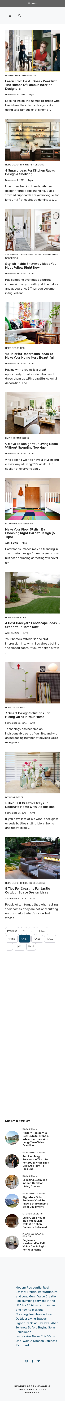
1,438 (37, 938)
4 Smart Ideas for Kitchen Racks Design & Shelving (30, 172)
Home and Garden (15, 617)
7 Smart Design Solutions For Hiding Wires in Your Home (27, 715)
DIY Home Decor (14, 797)
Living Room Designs (17, 438)
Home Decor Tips (15, 164)
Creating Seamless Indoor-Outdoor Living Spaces (35, 1183)
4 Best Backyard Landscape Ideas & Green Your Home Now (32, 625)
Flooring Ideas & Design (19, 523)
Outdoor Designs (35, 883)
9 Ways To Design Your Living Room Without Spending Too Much (31, 446)
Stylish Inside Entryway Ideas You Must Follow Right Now (30, 266)
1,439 (50, 938)
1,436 (11, 938)
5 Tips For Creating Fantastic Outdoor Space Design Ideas (27, 890)
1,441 (19, 946)
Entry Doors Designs (38, 254)
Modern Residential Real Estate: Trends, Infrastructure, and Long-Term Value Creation (36, 1139)
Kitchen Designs (34, 164)
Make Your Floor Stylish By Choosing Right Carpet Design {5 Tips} (30, 533)
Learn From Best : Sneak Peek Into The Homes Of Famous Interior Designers (31, 85)
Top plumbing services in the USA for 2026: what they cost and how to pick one (36, 1163)
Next (31, 946)
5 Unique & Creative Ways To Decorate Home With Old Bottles (30, 805)
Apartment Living (15, 254)
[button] (19, 15)
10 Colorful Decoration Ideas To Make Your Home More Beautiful (29, 356)
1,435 (42, 931)
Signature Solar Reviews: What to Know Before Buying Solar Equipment (35, 1202)
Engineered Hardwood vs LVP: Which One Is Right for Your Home (34, 1245)
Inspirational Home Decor (20, 75)
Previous (12, 931)
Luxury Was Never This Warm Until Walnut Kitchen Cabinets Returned (35, 1222)
